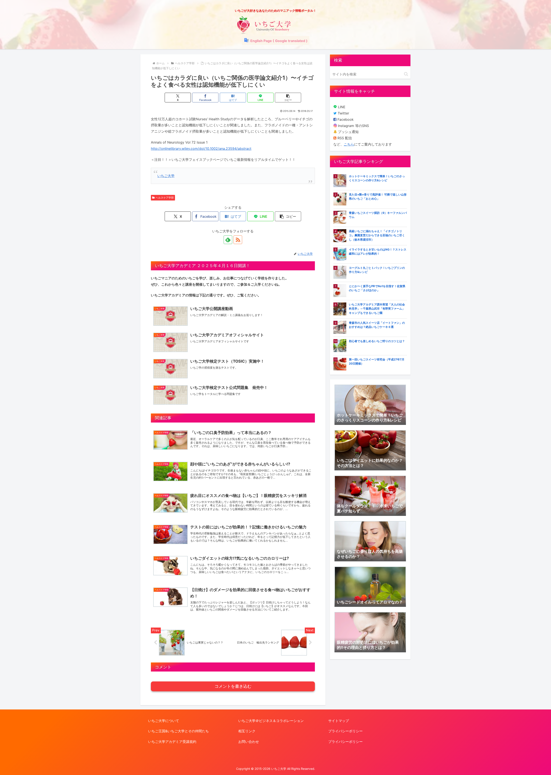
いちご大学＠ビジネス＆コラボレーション (271, 721)
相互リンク (246, 731)
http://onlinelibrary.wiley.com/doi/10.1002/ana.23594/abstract (201, 148)
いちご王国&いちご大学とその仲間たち (178, 731)
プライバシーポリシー (345, 731)
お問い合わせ (248, 741)
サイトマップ (338, 721)
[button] (288, 97)
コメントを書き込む (233, 686)
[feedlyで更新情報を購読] (228, 239)
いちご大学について (163, 721)
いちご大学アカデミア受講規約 (172, 741)
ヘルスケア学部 (165, 197)
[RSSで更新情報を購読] (238, 239)
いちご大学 (166, 176)
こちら (349, 144)
